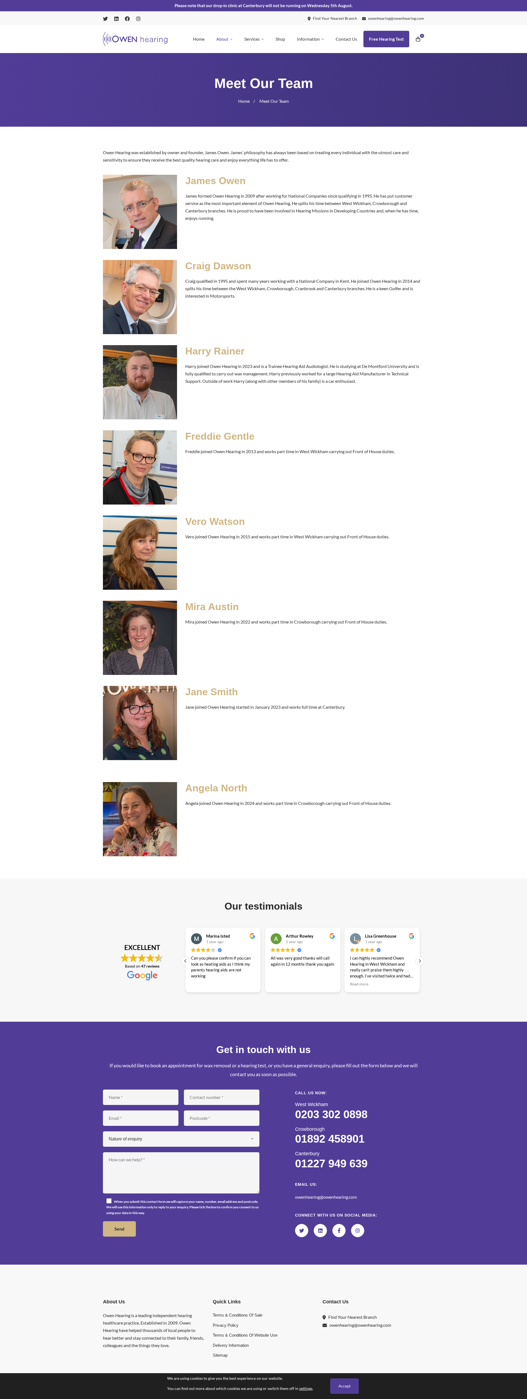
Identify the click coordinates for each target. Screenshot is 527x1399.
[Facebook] (339, 1230)
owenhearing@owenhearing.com (326, 1196)
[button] (420, 961)
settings (305, 1388)
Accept (344, 1386)
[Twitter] (301, 1230)
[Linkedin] (320, 1230)
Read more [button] (280, 984)
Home (244, 101)
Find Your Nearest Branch (352, 1317)
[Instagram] (357, 1230)
